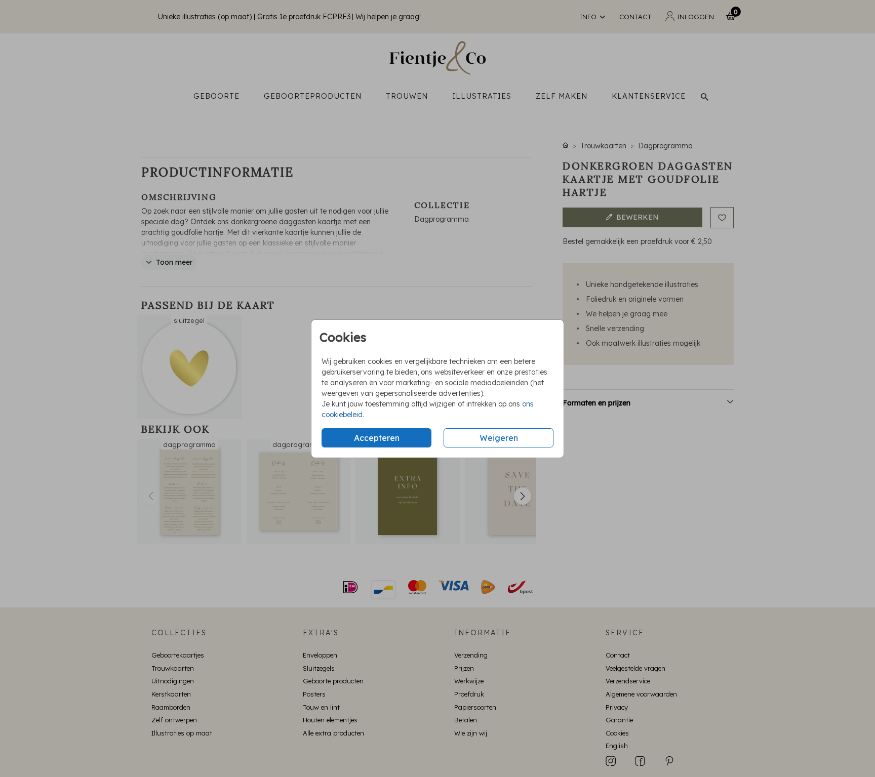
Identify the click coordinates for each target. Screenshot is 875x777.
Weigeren (499, 438)
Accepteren (377, 438)
